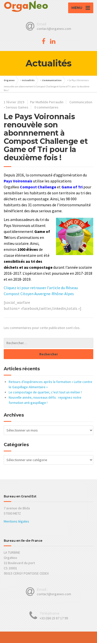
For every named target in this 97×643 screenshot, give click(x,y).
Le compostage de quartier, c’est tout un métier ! (45, 392)
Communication (51, 80)
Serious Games (17, 107)
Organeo (9, 80)
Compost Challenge (38, 186)
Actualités (28, 80)
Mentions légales (16, 521)
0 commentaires (46, 107)
